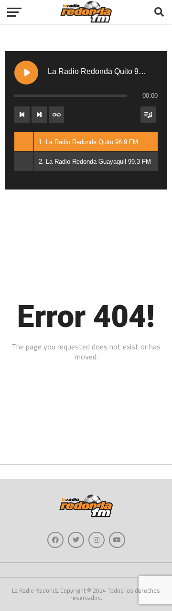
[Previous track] (22, 114)
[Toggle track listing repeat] (56, 114)
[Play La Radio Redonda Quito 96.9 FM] (26, 72)
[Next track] (39, 114)
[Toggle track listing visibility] (148, 114)
